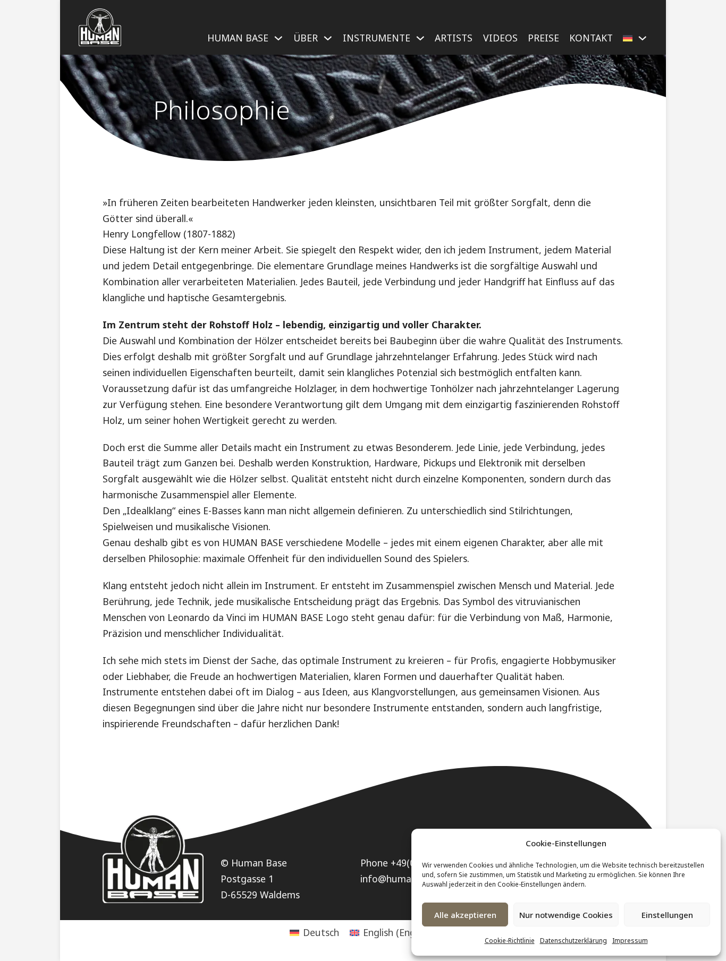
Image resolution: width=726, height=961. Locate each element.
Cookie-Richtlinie (510, 940)
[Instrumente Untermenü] (420, 42)
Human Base (237, 37)
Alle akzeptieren (465, 914)
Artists (453, 37)
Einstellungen (667, 914)
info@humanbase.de (405, 878)
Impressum (630, 940)
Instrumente (376, 37)
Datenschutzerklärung (573, 940)
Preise (543, 37)
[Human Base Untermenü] (278, 42)
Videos (500, 37)
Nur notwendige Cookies (566, 914)
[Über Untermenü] (328, 42)
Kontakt (591, 37)
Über (305, 37)
